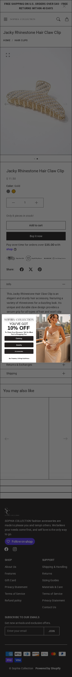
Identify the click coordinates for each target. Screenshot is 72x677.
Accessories (19, 351)
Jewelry (19, 345)
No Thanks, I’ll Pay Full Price (19, 359)
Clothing (19, 338)
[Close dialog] (69, 315)
